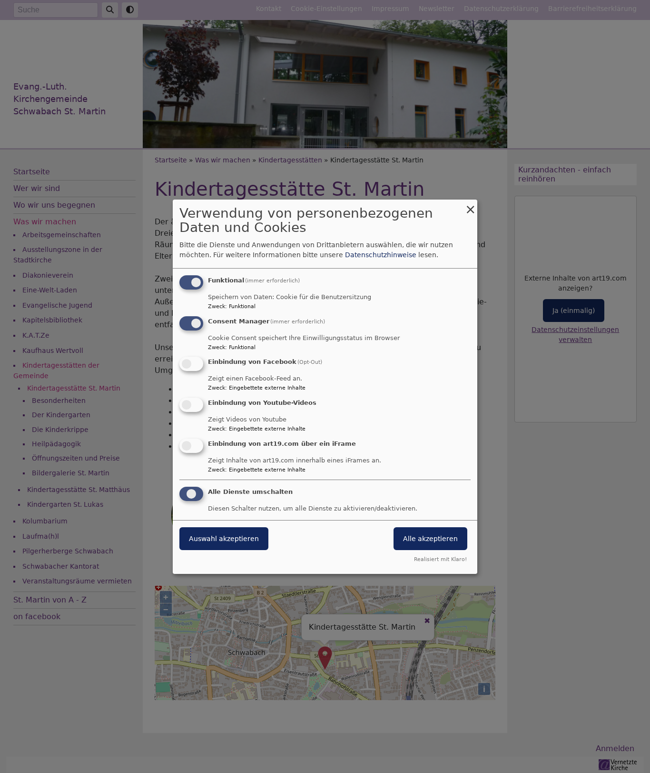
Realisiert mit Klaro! (440, 559)
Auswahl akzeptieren (224, 538)
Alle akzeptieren (430, 538)
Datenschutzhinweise (380, 255)
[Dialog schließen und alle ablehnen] (470, 205)
